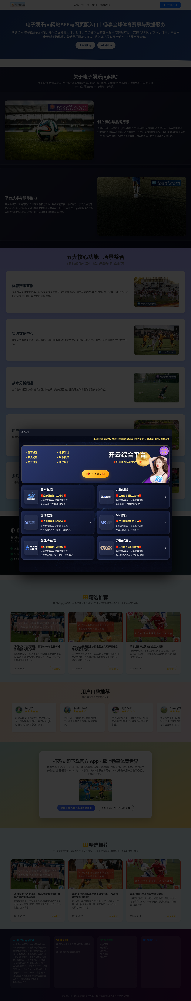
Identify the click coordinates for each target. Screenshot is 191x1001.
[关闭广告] (168, 432)
